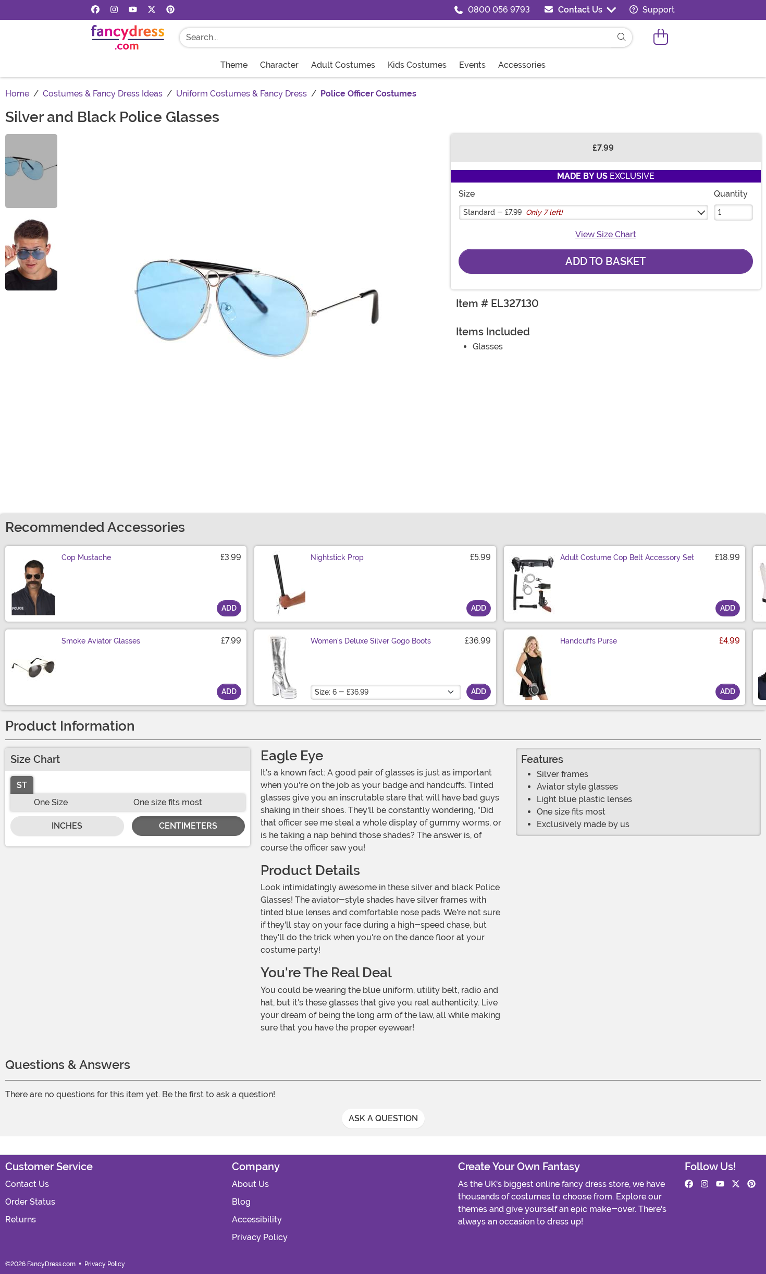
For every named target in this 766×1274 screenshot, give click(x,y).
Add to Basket (605, 261)
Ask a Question (383, 1118)
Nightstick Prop (337, 557)
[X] (151, 10)
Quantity (731, 194)
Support (657, 10)
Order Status (30, 1202)
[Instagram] (114, 10)
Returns (20, 1219)
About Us (250, 1184)
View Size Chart (605, 234)
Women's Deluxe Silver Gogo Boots (371, 641)
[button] (661, 37)
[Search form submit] (621, 37)
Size (467, 194)
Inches (67, 826)
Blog (241, 1202)
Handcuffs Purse (588, 641)
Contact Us (580, 10)
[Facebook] (95, 10)
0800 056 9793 (499, 10)
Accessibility (257, 1219)
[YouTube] (133, 10)
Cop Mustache (86, 557)
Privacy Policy (260, 1237)
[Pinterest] (170, 10)
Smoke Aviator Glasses (100, 641)
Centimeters (188, 826)
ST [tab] (22, 785)
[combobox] (395, 37)
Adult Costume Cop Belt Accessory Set (627, 557)
